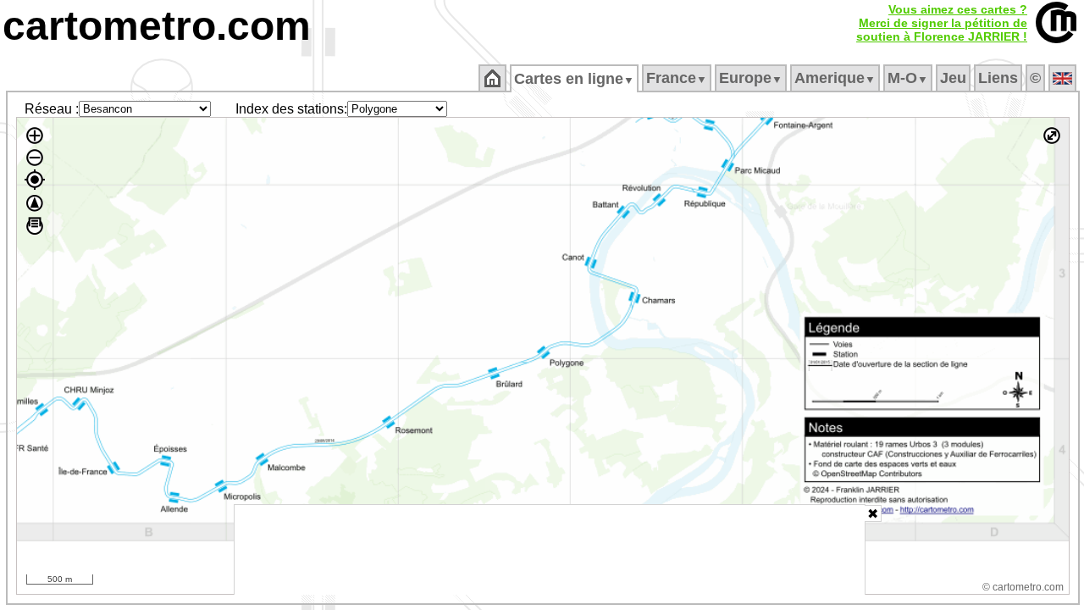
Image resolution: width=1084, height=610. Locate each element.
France (676, 77)
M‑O (908, 77)
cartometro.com (157, 25)
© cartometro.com (1023, 587)
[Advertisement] (549, 550)
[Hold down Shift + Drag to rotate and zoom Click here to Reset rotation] (35, 203)
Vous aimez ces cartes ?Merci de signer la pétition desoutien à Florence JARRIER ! (941, 23)
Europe (751, 77)
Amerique (835, 77)
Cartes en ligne (574, 78)
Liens (998, 77)
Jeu (953, 77)
